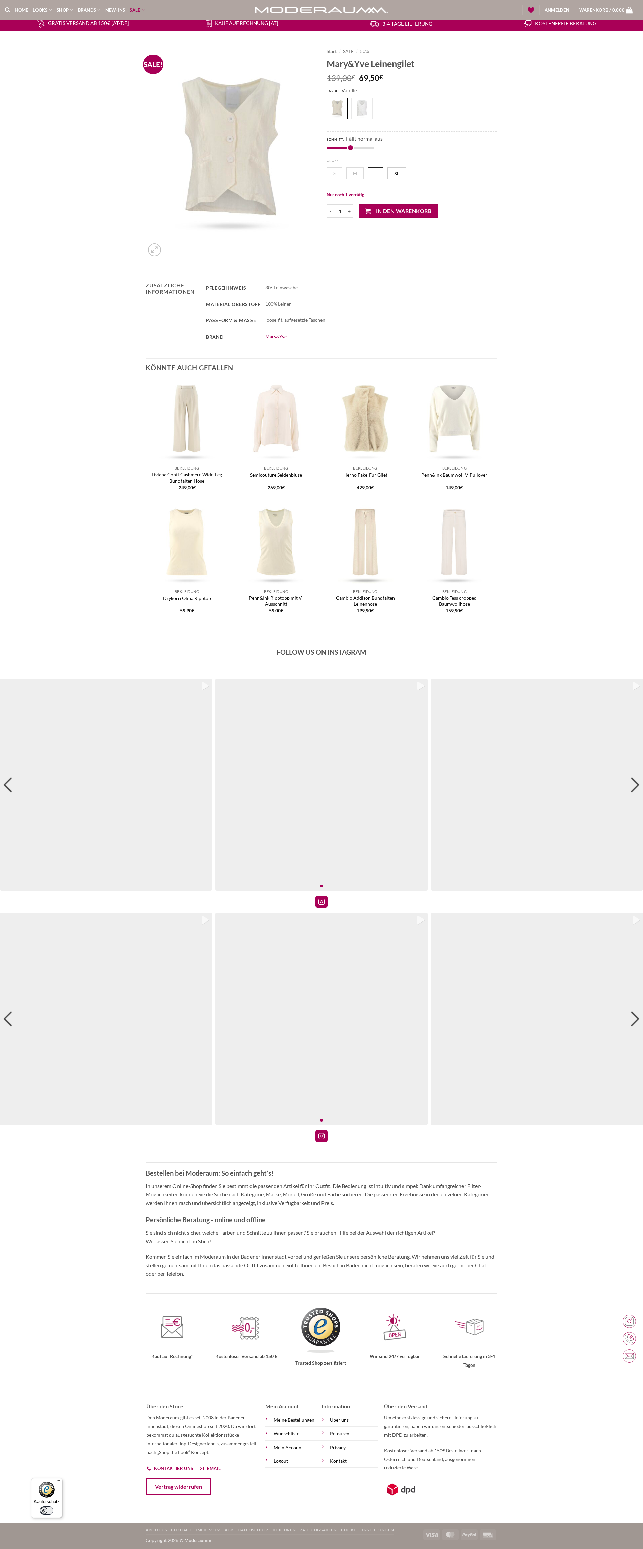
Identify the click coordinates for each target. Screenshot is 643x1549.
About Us (156, 1529)
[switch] (46, 1510)
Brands (87, 10)
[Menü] (58, 1482)
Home (21, 10)
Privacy (338, 1447)
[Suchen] (7, 10)
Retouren (339, 1433)
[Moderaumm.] (321, 10)
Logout (281, 1461)
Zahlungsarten (318, 1529)
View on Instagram (321, 902)
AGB (229, 1529)
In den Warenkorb (403, 211)
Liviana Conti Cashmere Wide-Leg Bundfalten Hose (187, 478)
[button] (557, 10)
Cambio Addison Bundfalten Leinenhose (365, 601)
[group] (106, 785)
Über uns (339, 1420)
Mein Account (288, 1447)
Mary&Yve (276, 336)
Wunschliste (286, 1433)
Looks (40, 10)
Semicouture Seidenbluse (276, 475)
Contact (181, 1529)
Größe (334, 161)
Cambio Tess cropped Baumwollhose (454, 601)
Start (332, 51)
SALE (135, 10)
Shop (63, 10)
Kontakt (338, 1461)
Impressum (208, 1529)
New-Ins (115, 10)
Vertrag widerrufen (178, 1486)
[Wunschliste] (531, 10)
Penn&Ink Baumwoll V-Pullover (454, 475)
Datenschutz (253, 1529)
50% (364, 51)
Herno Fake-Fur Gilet (365, 475)
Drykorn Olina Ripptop (187, 598)
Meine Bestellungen (294, 1420)
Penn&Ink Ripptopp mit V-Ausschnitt (276, 601)
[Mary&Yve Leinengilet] (363, 109)
